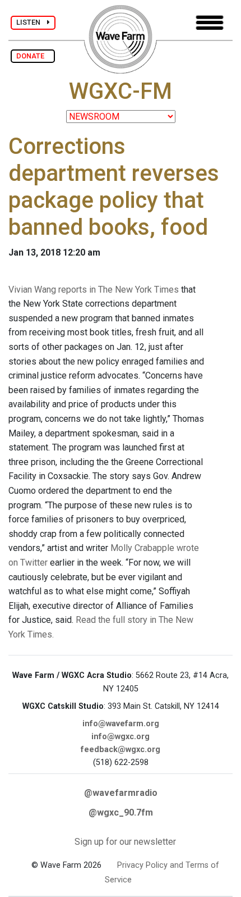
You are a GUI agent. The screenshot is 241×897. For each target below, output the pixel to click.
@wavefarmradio (120, 792)
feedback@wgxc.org (120, 749)
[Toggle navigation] (209, 23)
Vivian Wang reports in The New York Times (93, 289)
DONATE (32, 56)
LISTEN (31, 22)
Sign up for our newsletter (125, 841)
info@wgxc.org (120, 736)
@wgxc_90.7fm (121, 812)
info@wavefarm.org (120, 723)
